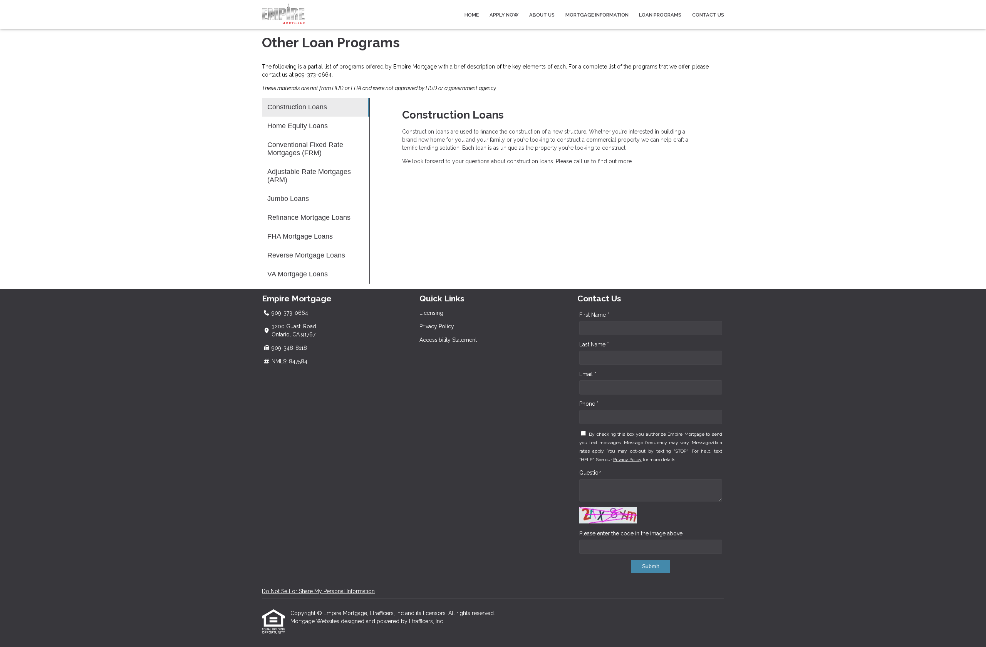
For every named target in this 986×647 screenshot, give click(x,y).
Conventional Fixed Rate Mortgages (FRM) (305, 149)
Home (471, 15)
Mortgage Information (597, 15)
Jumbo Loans (288, 198)
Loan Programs (660, 15)
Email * (587, 374)
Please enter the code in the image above (630, 533)
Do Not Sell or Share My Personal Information (318, 591)
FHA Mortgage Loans (300, 236)
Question (590, 473)
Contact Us (708, 15)
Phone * (589, 404)
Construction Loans (297, 107)
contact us (275, 75)
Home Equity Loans (297, 126)
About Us (542, 15)
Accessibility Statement (448, 340)
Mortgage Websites (315, 621)
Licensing (431, 313)
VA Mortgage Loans (297, 274)
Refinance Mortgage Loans (308, 217)
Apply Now (504, 15)
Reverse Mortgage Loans (306, 255)
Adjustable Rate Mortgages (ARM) (309, 176)
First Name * (594, 315)
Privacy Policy (436, 326)
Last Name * (594, 344)
